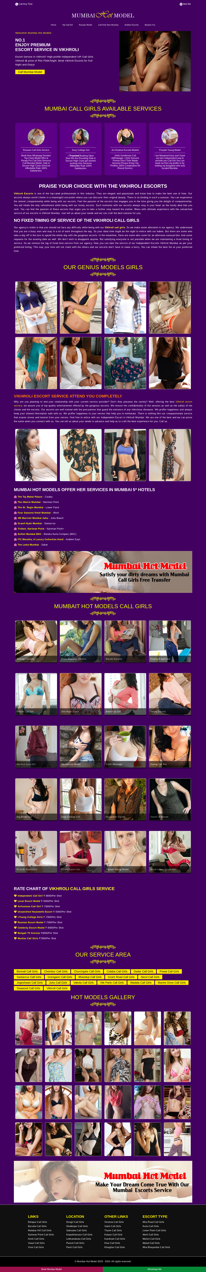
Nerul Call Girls (150, 977)
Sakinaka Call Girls (76, 1230)
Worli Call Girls (151, 1234)
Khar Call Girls (112, 1243)
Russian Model (85, 25)
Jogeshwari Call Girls (30, 982)
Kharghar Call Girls (114, 1247)
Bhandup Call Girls (90, 977)
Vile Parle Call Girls (112, 982)
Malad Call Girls (151, 1243)
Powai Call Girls (169, 971)
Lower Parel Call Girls (154, 1230)
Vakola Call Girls (83, 982)
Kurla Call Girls (151, 1226)
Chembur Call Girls (56, 971)
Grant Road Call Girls (121, 977)
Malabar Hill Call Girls (40, 1230)
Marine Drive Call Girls (172, 982)
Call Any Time (25, 4)
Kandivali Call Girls (114, 1239)
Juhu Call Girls (58, 982)
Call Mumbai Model (30, 71)
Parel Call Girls (74, 1247)
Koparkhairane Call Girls (79, 1234)
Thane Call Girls (113, 1230)
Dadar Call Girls (143, 971)
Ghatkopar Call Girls (77, 1226)
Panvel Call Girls (75, 1243)
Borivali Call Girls (27, 971)
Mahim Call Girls (151, 1239)
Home (53, 25)
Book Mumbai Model (51, 1269)
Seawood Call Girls (28, 988)
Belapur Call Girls (37, 1222)
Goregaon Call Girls (60, 977)
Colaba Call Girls (117, 971)
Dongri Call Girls (75, 1222)
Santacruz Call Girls (29, 977)
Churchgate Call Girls (87, 971)
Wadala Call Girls (140, 982)
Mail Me (186, 4)
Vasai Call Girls (36, 1243)
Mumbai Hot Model (87, 1261)
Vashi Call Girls (112, 1226)
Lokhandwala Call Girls (78, 1239)
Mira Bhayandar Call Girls (156, 1247)
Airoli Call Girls (36, 1239)
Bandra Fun (150, 25)
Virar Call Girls (36, 1247)
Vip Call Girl (67, 25)
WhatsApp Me (155, 1269)
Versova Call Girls (114, 1222)
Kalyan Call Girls (113, 1234)
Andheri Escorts (132, 25)
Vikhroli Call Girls (57, 988)
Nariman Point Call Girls (41, 1234)
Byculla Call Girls (37, 1226)
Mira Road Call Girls (153, 1222)
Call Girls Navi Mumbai (108, 25)
